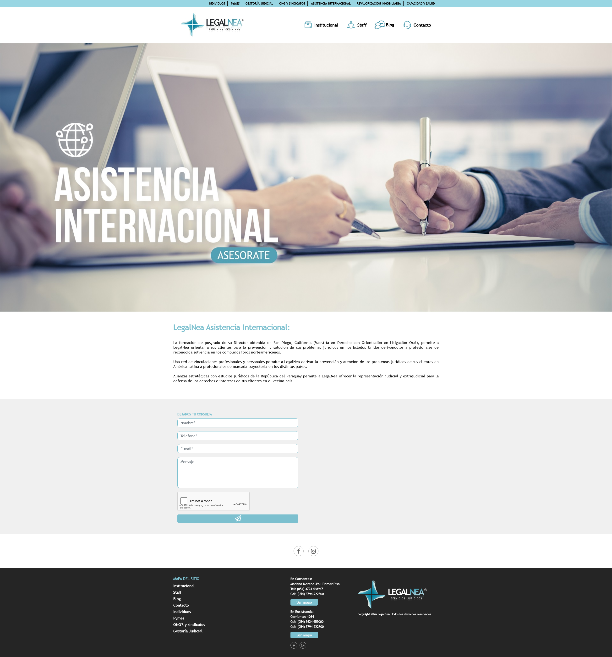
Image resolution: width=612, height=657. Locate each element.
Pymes (235, 3)
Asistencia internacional (331, 3)
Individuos (217, 3)
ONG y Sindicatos (292, 3)
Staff (177, 592)
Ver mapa (304, 602)
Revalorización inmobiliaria (379, 3)
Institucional (184, 585)
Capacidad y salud (421, 3)
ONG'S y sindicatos (189, 624)
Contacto (181, 605)
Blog (177, 598)
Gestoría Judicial (259, 3)
